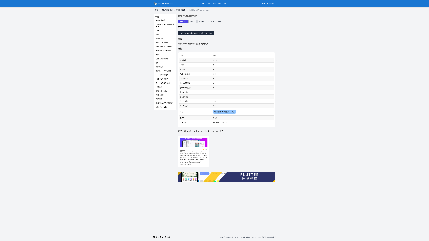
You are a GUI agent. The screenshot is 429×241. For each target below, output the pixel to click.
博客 (225, 3)
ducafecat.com (226, 237)
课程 (203, 3)
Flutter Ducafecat (161, 237)
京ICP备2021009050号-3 (266, 237)
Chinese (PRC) (267, 4)
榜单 (214, 3)
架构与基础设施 (167, 10)
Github (192, 21)
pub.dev (183, 21)
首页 (156, 10)
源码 (219, 3)
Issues (201, 21)
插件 (209, 3)
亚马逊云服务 (180, 10)
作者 (219, 21)
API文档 (211, 21)
